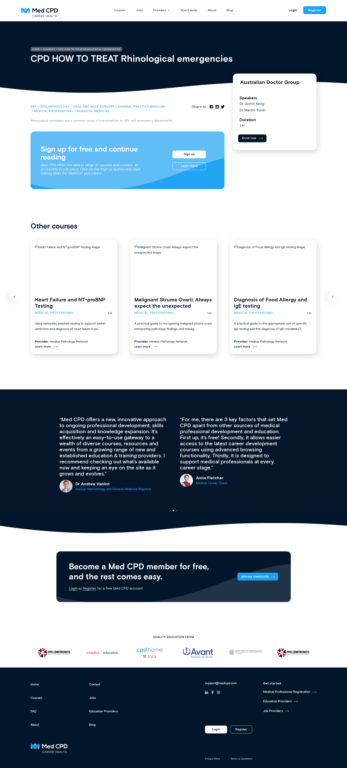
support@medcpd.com (221, 683)
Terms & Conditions (241, 758)
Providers (159, 10)
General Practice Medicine (141, 107)
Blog (230, 10)
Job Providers (273, 711)
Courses (120, 10)
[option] (54, 652)
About (212, 10)
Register (314, 10)
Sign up (189, 154)
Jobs (139, 10)
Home (35, 684)
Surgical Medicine (93, 111)
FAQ (33, 711)
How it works (189, 10)
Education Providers (103, 711)
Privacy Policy (212, 758)
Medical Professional (53, 111)
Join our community (255, 577)
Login (293, 10)
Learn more (189, 166)
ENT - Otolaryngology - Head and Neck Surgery (72, 107)
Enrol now (249, 138)
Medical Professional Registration (286, 692)
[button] (14, 296)
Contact (94, 684)
